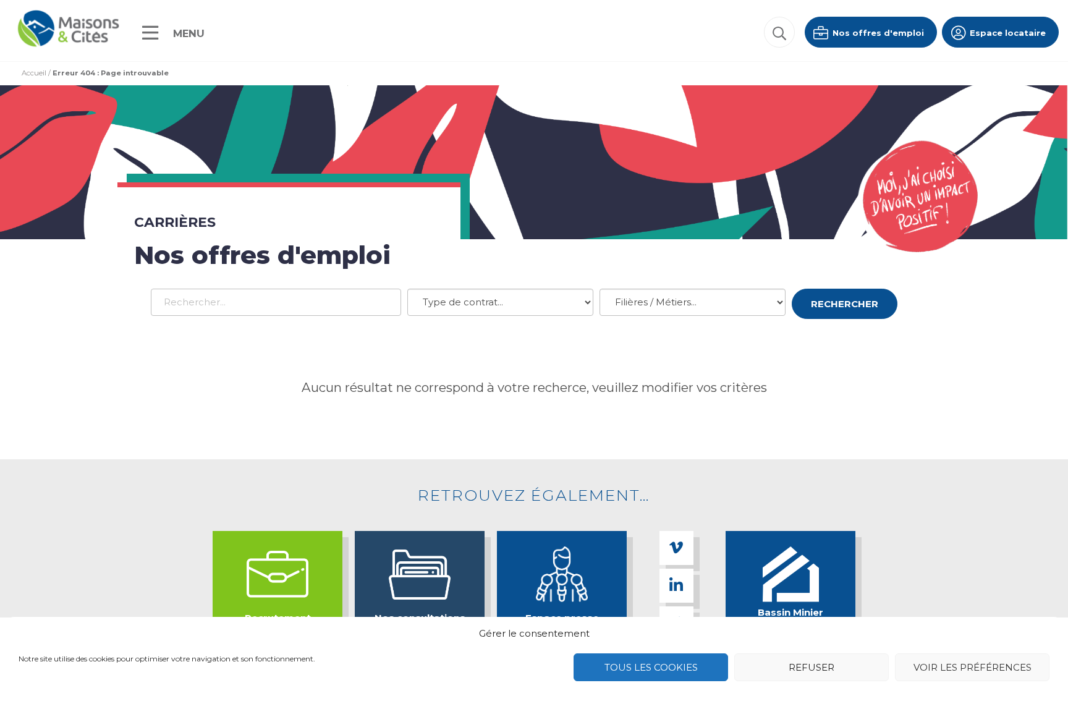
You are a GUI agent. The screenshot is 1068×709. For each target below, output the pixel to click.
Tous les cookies (651, 667)
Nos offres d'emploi (877, 33)
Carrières (175, 222)
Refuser (811, 667)
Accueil (34, 73)
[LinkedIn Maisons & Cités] (676, 586)
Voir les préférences (972, 667)
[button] (779, 32)
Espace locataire (1006, 33)
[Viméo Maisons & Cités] (676, 548)
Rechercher (844, 304)
